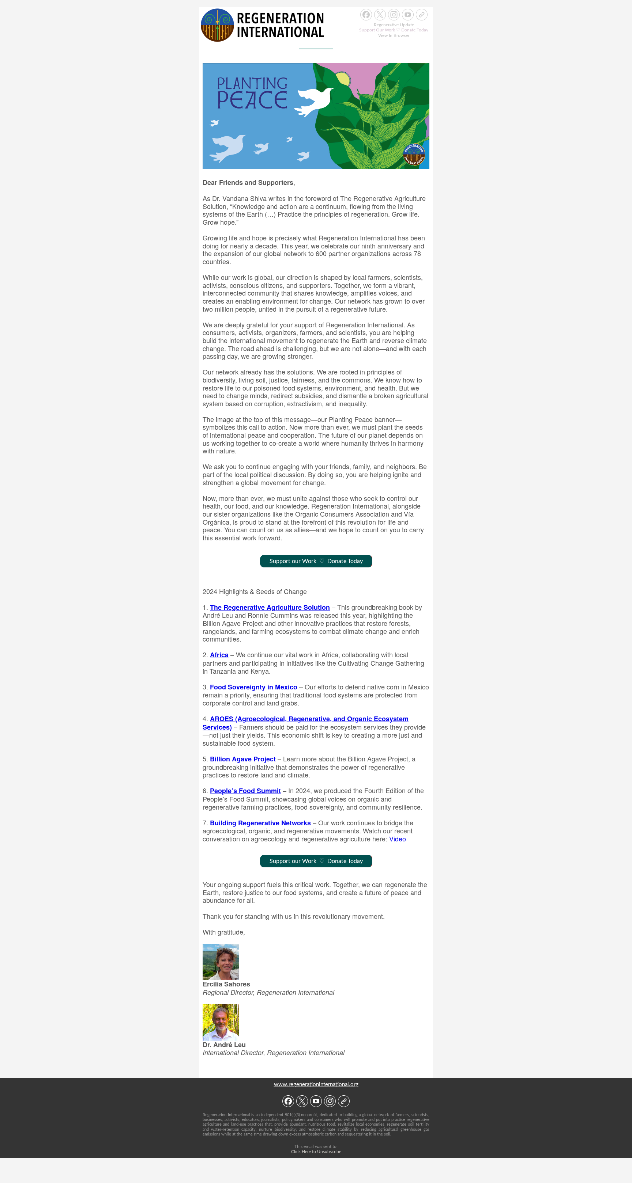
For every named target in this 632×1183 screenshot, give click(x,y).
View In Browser (393, 35)
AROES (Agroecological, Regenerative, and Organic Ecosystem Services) (306, 723)
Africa (219, 654)
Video (397, 838)
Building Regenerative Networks (260, 823)
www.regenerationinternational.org (316, 1084)
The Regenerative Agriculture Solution (270, 607)
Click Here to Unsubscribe (316, 1151)
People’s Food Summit (245, 790)
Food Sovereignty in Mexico (253, 687)
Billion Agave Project (243, 759)
